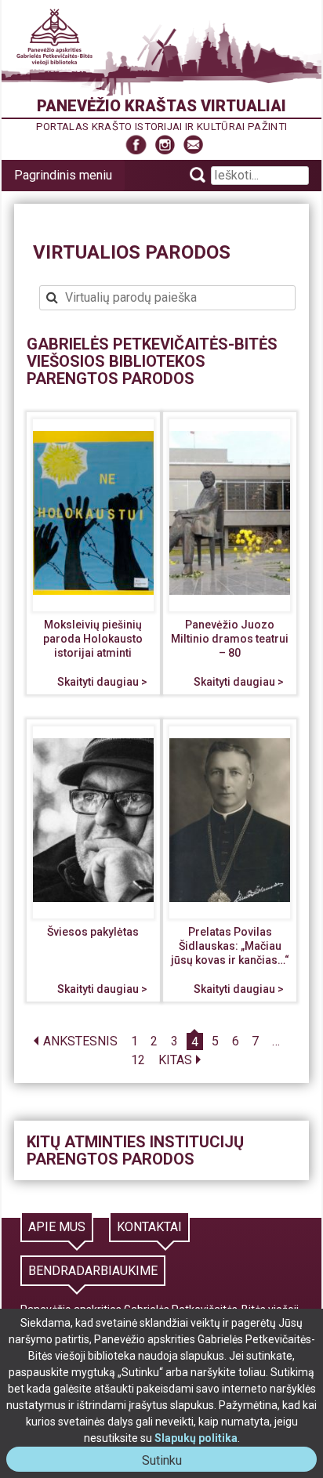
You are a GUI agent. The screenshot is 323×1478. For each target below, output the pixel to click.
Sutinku (168, 1462)
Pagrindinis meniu (63, 175)
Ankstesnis (80, 1041)
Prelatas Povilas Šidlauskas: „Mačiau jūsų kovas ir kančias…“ (230, 945)
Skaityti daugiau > (102, 682)
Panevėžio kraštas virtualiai (161, 105)
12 (138, 1060)
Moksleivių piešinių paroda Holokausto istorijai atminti (93, 638)
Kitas (175, 1060)
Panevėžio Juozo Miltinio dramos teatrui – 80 (230, 638)
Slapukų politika (196, 1438)
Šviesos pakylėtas (93, 932)
